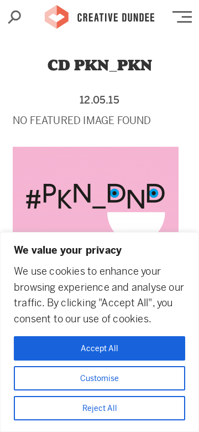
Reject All (99, 408)
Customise (99, 378)
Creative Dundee (99, 13)
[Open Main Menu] (182, 17)
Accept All (99, 348)
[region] (99, 332)
